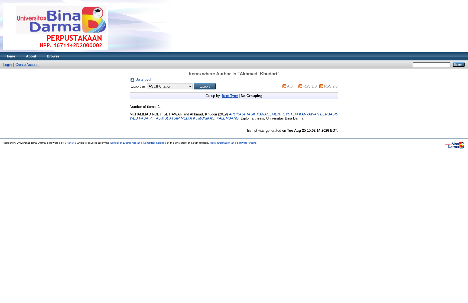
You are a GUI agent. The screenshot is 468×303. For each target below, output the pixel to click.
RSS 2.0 (330, 86)
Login (7, 65)
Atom (291, 86)
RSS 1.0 (310, 86)
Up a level (143, 80)
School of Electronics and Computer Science (138, 142)
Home (10, 56)
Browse (53, 56)
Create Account (27, 65)
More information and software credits (233, 142)
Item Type (230, 96)
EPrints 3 (70, 142)
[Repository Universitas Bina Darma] (55, 51)
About (31, 56)
